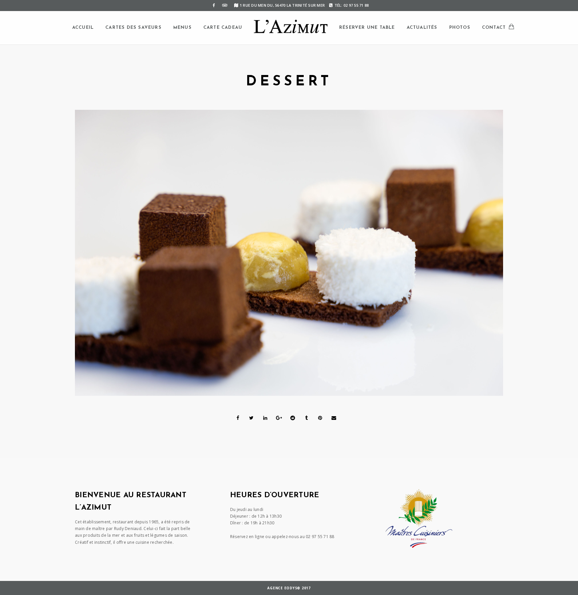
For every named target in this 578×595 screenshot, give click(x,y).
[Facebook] (214, 5)
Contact (494, 27)
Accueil (83, 27)
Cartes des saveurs (133, 27)
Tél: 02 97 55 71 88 (351, 5)
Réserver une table (367, 27)
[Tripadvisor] (224, 5)
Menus (182, 27)
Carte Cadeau (222, 27)
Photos (459, 27)
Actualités (422, 27)
